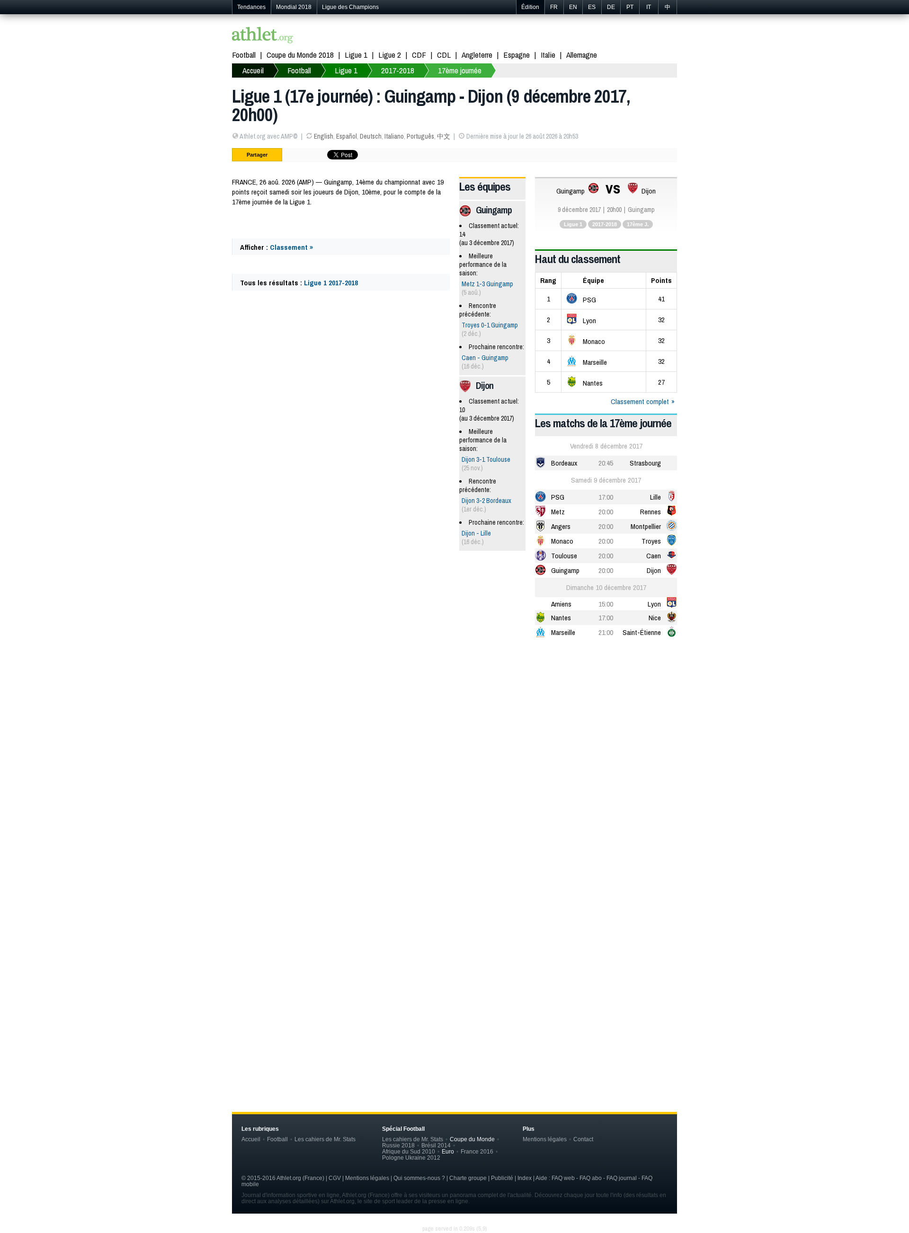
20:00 (605, 512)
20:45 (605, 463)
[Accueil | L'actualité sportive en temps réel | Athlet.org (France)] (263, 36)
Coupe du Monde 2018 (300, 54)
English (323, 136)
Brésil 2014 (436, 1145)
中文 (443, 136)
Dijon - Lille (476, 533)
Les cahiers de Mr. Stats (325, 1139)
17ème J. (638, 224)
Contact (583, 1139)
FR (554, 7)
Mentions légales (545, 1139)
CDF (419, 54)
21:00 (605, 632)
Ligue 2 (389, 54)
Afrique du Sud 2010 (408, 1151)
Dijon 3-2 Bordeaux (486, 500)
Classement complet (640, 401)
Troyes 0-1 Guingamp (490, 325)
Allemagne (581, 54)
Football (244, 54)
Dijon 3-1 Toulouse (486, 459)
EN (573, 7)
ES (592, 7)
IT (648, 7)
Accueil (253, 70)
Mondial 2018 (294, 7)
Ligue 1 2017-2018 (331, 283)
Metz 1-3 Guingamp (487, 284)
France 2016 (477, 1151)
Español (346, 136)
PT (629, 7)
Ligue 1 (356, 54)
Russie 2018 (398, 1145)
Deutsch (371, 136)
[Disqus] (454, 934)
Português (420, 136)
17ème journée (459, 70)
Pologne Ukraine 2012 (411, 1157)
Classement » (291, 247)
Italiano (394, 136)
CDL (444, 54)
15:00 (605, 604)
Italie (548, 54)
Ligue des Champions (350, 7)
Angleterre (477, 54)
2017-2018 (397, 70)
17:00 (605, 497)
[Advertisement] (454, 720)
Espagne (516, 54)
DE (611, 7)
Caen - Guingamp (485, 357)
